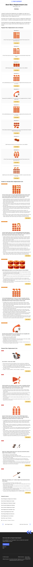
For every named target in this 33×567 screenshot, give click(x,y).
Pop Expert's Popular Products (8, 520)
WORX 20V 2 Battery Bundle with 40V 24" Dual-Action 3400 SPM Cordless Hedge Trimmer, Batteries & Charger (15, 452)
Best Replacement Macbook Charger (8, 503)
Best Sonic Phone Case (24, 524)
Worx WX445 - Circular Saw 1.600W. (8, 361)
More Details (16, 43)
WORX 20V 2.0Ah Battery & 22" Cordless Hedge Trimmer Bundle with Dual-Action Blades (16, 480)
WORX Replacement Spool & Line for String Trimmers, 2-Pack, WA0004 (16, 144)
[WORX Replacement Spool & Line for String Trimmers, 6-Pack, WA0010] (16, 65)
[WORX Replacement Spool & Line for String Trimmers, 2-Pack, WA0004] (16, 140)
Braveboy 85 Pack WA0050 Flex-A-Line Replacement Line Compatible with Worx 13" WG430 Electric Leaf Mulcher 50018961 (15, 334)
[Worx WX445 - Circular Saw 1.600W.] (16, 356)
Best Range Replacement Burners (7, 513)
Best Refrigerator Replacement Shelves (8, 498)
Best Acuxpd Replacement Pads (7, 511)
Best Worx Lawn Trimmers (6, 518)
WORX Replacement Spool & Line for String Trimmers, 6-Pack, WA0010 (15, 270)
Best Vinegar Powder (8, 524)
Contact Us (5, 544)
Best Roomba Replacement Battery (8, 505)
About (4, 546)
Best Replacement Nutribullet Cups (8, 509)
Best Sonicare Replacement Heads (8, 507)
